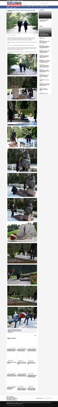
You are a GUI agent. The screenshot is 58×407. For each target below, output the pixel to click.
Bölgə (11, 7)
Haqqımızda (14, 0)
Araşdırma (28, 6)
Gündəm (8, 6)
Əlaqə (22, 0)
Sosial (37, 6)
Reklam (18, 0)
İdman (7, 7)
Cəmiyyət (23, 6)
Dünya (47, 6)
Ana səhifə (8, 0)
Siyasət (12, 6)
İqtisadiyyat (17, 6)
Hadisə (33, 6)
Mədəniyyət (42, 6)
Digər (15, 7)
